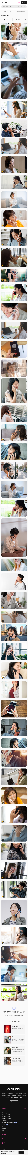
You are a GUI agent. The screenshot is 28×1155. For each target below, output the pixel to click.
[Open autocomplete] (3, 6)
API (2, 1126)
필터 (19, 19)
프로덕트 (4, 1108)
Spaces (3, 1111)
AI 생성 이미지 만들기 (7, 11)
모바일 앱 (4, 1128)
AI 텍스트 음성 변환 (6, 1118)
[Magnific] (14, 1089)
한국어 (14, 1101)
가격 (19, 2)
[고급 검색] (25, 19)
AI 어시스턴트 (5, 1113)
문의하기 (4, 1143)
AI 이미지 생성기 (6, 1115)
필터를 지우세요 (19, 1015)
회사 (3, 1138)
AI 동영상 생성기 (6, 1116)
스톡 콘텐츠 (4, 1120)
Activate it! (21, 1152)
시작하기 (4, 1134)
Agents (5, 1124)
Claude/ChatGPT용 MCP (9, 1122)
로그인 (24, 2)
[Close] (26, 1153)
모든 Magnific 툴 (6, 1130)
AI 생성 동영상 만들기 (20, 11)
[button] (14, 1101)
